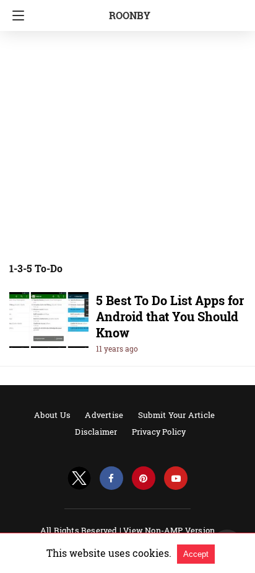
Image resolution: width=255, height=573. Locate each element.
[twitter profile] (79, 478)
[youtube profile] (176, 478)
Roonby (129, 15)
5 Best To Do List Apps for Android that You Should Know (170, 316)
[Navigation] (15, 15)
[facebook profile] (111, 478)
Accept (196, 554)
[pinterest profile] (143, 478)
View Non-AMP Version (169, 530)
